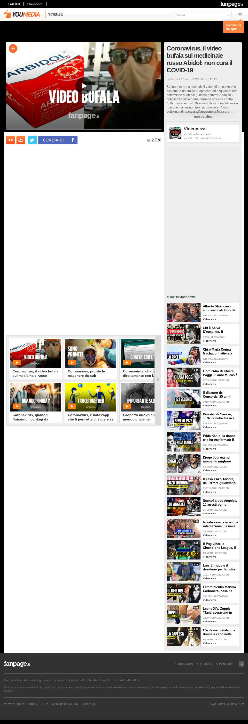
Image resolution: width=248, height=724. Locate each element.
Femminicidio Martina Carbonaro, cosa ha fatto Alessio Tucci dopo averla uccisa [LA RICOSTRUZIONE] (220, 589)
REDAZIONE (89, 704)
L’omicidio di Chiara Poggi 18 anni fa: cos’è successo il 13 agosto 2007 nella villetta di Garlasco (220, 373)
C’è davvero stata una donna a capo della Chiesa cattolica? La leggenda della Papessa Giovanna (219, 632)
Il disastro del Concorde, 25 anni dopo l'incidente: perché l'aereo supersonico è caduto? (220, 395)
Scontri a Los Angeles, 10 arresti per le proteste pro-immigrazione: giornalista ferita (220, 503)
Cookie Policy (38, 704)
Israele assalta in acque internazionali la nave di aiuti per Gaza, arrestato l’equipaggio (220, 524)
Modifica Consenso (65, 704)
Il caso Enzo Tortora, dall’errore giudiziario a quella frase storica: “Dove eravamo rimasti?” (219, 481)
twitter (14, 3)
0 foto (207, 134)
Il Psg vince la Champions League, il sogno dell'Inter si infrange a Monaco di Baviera (219, 546)
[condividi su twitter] (32, 140)
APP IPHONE (204, 664)
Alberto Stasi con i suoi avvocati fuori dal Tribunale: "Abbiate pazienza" (219, 308)
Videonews (195, 128)
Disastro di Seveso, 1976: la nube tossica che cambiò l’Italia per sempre (219, 416)
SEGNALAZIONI (184, 664)
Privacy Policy (14, 704)
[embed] (10, 140)
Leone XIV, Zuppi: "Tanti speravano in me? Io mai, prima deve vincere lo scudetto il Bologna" (218, 611)
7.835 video (192, 134)
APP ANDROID (224, 664)
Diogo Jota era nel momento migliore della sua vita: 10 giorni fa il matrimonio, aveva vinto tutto (220, 459)
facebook (35, 3)
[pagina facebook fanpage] (241, 663)
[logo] (232, 4)
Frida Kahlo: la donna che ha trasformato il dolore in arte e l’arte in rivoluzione (220, 438)
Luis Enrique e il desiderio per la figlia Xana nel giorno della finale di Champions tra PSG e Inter (220, 567)
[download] (20, 140)
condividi (53, 140)
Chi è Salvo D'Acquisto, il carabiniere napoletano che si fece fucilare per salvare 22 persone (220, 330)
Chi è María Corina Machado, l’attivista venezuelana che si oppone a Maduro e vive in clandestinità (218, 351)
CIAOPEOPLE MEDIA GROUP (227, 704)
